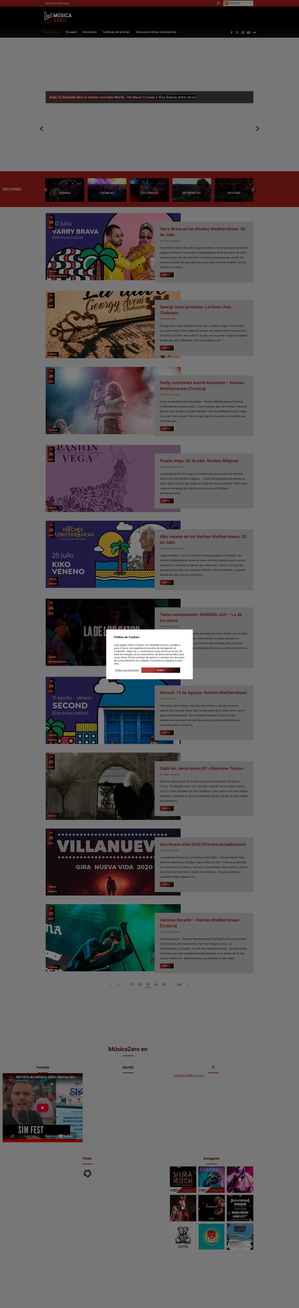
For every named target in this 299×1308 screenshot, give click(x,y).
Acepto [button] (161, 670)
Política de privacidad (127, 670)
